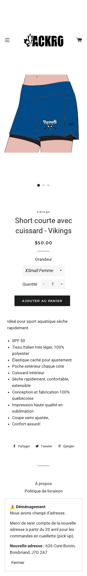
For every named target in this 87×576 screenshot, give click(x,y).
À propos (43, 483)
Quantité (29, 284)
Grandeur (43, 259)
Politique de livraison (44, 491)
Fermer (17, 562)
